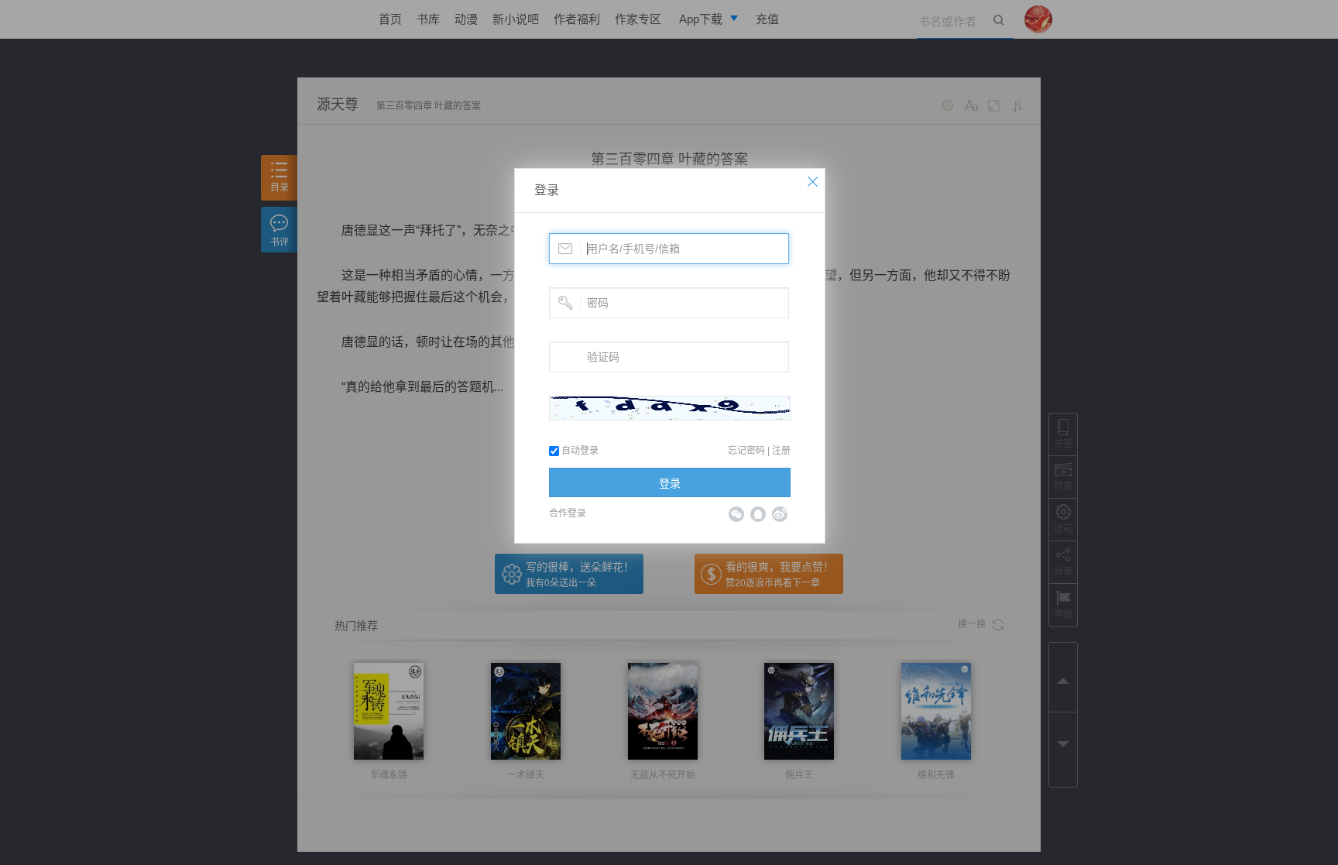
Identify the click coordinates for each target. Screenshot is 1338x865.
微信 (736, 514)
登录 (546, 190)
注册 (781, 450)
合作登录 (567, 513)
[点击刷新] (670, 408)
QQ (758, 514)
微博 (779, 514)
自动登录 (579, 450)
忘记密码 (746, 450)
